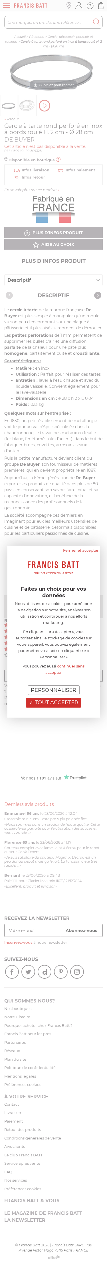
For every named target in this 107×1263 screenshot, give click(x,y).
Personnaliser (53, 690)
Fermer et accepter (80, 550)
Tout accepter (55, 702)
